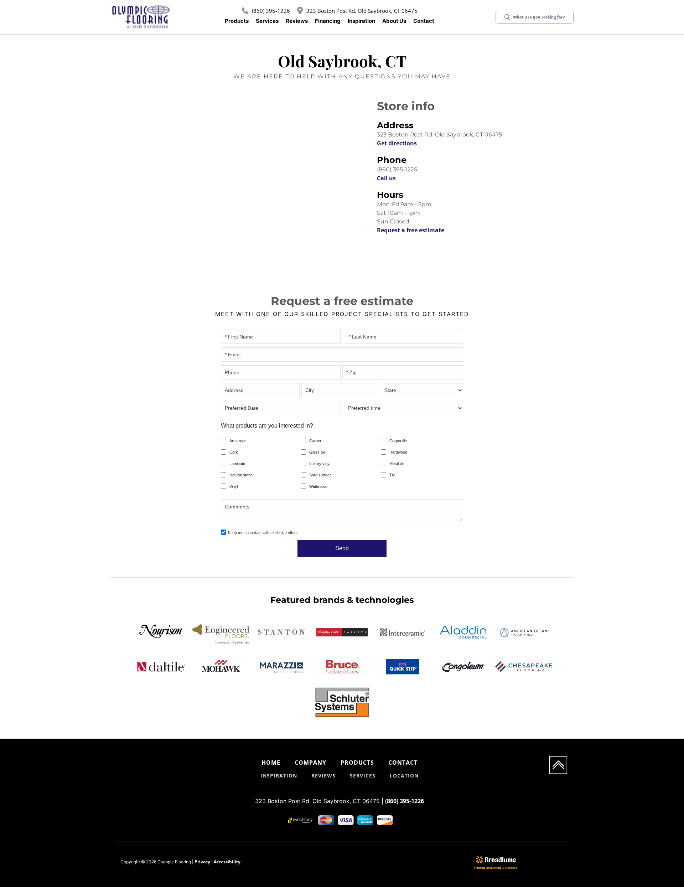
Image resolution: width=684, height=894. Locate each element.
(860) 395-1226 (271, 10)
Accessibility (227, 862)
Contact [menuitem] (403, 762)
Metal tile (396, 463)
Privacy (202, 862)
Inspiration (361, 20)
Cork (233, 452)
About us (394, 20)
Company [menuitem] (310, 762)
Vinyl (233, 486)
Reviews (297, 20)
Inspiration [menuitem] (278, 775)
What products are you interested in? (267, 426)
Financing (328, 20)
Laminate (237, 463)
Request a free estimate (410, 230)
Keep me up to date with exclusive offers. (263, 533)
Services (267, 20)
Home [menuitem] (270, 762)
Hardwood (398, 452)
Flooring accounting (488, 867)
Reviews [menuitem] (323, 775)
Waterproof (318, 486)
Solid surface (320, 475)
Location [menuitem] (404, 775)
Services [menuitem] (362, 775)
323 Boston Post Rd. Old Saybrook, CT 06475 (362, 10)
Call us (386, 178)
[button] (236, 21)
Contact (423, 20)
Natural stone (241, 475)
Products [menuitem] (357, 762)
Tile (392, 475)
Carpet (315, 441)
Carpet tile (398, 441)
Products (237, 20)
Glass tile (317, 452)
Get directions (397, 143)
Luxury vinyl (319, 463)
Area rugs (238, 441)
